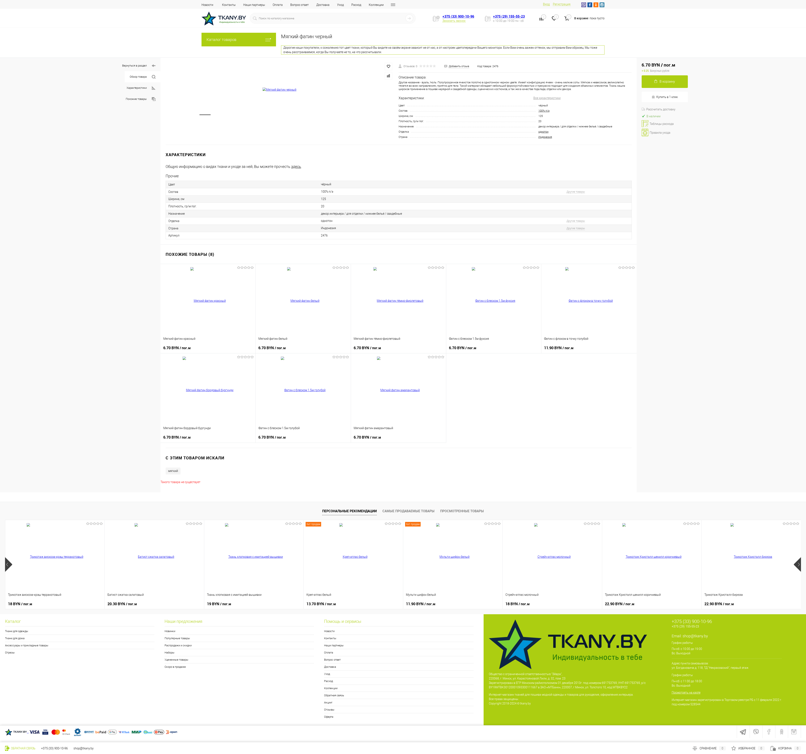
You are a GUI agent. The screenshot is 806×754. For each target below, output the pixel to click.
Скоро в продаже (175, 666)
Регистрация (561, 4)
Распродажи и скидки (178, 645)
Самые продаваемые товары (408, 511)
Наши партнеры (254, 5)
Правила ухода (660, 132)
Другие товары (576, 191)
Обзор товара (138, 76)
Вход (546, 4)
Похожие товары (136, 99)
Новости (207, 5)
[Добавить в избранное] (388, 66)
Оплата (278, 5)
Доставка (323, 5)
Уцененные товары (176, 659)
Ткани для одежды (16, 631)
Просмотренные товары (462, 511)
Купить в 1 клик (667, 97)
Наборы (169, 652)
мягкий (173, 471)
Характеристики (137, 87)
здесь (296, 166)
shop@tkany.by (695, 636)
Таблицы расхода (662, 123)
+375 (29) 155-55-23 (509, 16)
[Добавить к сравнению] (388, 76)
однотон (543, 131)
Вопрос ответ (299, 5)
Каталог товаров (221, 39)
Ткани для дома (15, 638)
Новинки (170, 631)
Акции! (328, 702)
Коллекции (376, 5)
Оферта (328, 716)
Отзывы (329, 709)
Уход (340, 5)
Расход (356, 5)
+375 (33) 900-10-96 (458, 16)
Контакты (229, 5)
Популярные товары (177, 638)
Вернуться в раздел (134, 65)
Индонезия (545, 137)
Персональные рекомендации (349, 511)
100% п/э (544, 110)
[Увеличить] (279, 89)
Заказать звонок (454, 20)
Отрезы (10, 652)
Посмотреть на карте (686, 692)
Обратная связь (334, 695)
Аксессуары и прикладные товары (26, 645)
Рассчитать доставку (660, 109)
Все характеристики (547, 98)
